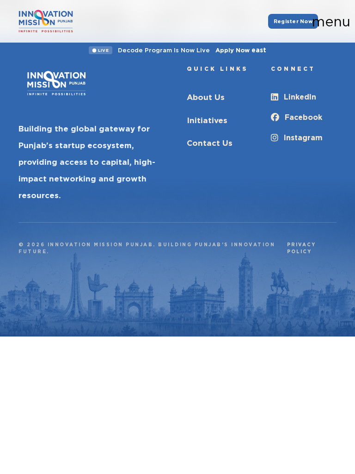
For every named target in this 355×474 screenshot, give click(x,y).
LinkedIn (300, 97)
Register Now (293, 21)
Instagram (303, 137)
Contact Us (210, 143)
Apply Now (240, 50)
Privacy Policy (301, 248)
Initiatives (207, 120)
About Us (206, 97)
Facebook (303, 117)
